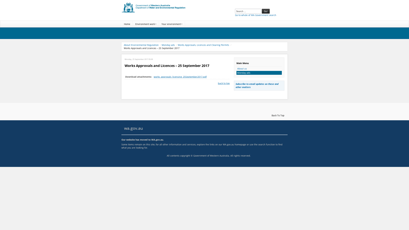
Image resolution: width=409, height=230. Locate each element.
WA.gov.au (157, 139)
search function (266, 144)
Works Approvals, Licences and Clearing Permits (203, 44)
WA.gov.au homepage (234, 144)
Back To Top (277, 115)
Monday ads (168, 44)
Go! (266, 11)
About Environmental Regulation (141, 44)
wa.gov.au (133, 128)
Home (127, 24)
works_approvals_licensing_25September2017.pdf (180, 76)
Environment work (145, 24)
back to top (224, 83)
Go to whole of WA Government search (255, 15)
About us (242, 68)
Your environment (171, 24)
